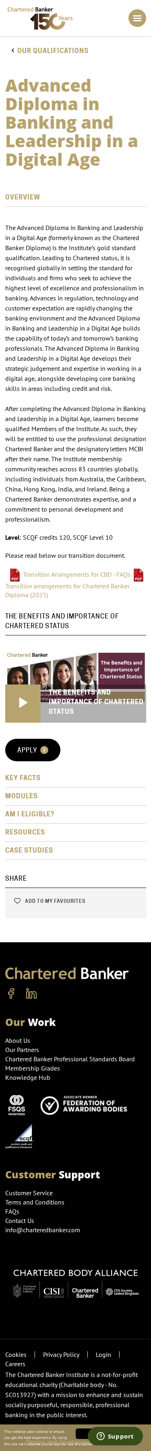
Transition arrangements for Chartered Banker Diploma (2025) (67, 590)
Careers (15, 1364)
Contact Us (19, 1221)
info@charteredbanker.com (42, 1230)
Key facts (23, 778)
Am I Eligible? (29, 814)
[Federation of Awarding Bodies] (86, 1104)
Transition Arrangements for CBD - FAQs (76, 574)
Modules (21, 796)
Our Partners (22, 1050)
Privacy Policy (61, 1354)
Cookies (16, 1354)
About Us (17, 1040)
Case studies (29, 850)
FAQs (12, 1211)
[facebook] (11, 993)
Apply (28, 750)
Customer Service (29, 1193)
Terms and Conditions (34, 1202)
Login (103, 1354)
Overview (22, 197)
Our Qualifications (53, 51)
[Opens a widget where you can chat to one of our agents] (115, 1437)
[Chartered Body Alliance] (75, 1280)
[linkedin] (31, 993)
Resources (25, 832)
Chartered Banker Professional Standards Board (70, 1059)
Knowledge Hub (27, 1077)
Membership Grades (32, 1068)
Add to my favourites (54, 901)
